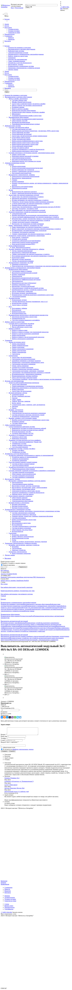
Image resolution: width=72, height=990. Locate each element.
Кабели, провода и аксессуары (18, 56)
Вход (12, 8)
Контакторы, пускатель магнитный (15, 629)
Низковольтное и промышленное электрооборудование (26, 54)
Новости (11, 37)
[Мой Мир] (7, 717)
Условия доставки (14, 31)
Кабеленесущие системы (16, 51)
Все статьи (4, 584)
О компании (8, 36)
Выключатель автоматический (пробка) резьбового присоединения (22, 636)
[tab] (37, 754)
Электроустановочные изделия (18, 52)
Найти (7, 92)
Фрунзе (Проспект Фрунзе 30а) (14, 788)
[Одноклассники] (4, 717)
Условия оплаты (13, 29)
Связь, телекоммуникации (16, 61)
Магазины (7, 558)
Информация (5, 884)
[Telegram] (20, 717)
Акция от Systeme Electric (9, 574)
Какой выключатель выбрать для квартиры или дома (17, 591)
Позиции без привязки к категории (19, 47)
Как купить (8, 27)
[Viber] (12, 717)
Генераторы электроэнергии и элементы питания (24, 68)
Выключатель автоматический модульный (42, 626)
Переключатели (24, 626)
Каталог (7, 19)
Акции (6, 24)
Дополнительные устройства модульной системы (42, 629)
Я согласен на (18, 749)
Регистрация (19, 8)
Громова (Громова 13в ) (12, 778)
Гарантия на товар (14, 32)
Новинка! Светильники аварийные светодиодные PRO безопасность (23, 577)
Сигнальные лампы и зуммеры (32, 624)
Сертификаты (8, 909)
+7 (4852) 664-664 (6, 912)
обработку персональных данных (23, 749)
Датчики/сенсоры (25, 616)
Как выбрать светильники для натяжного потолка (17, 594)
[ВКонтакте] (2, 717)
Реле (32, 616)
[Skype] (17, 717)
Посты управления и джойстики (34, 631)
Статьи (6, 904)
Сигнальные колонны (15, 624)
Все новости (5, 570)
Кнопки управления (12, 626)
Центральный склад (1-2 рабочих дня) (16, 791)
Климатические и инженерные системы (21, 66)
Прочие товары (13, 69)
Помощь (3, 882)
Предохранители (25, 628)
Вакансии (11, 39)
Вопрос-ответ (8, 906)
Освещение (12, 58)
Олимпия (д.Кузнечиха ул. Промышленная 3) (18, 781)
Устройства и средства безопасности (20, 63)
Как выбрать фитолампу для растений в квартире (16, 587)
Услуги (6, 26)
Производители (9, 34)
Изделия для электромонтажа (17, 59)
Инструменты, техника (15, 64)
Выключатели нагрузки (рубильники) (43, 628)
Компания (4, 881)
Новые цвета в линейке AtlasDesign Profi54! (15, 580)
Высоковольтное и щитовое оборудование (21, 49)
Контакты (7, 41)
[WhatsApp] (15, 717)
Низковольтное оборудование (10, 616)
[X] (10, 717)
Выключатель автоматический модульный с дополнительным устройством (34, 640)
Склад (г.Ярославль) (10, 785)
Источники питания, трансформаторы (13, 623)
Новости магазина (9, 565)
